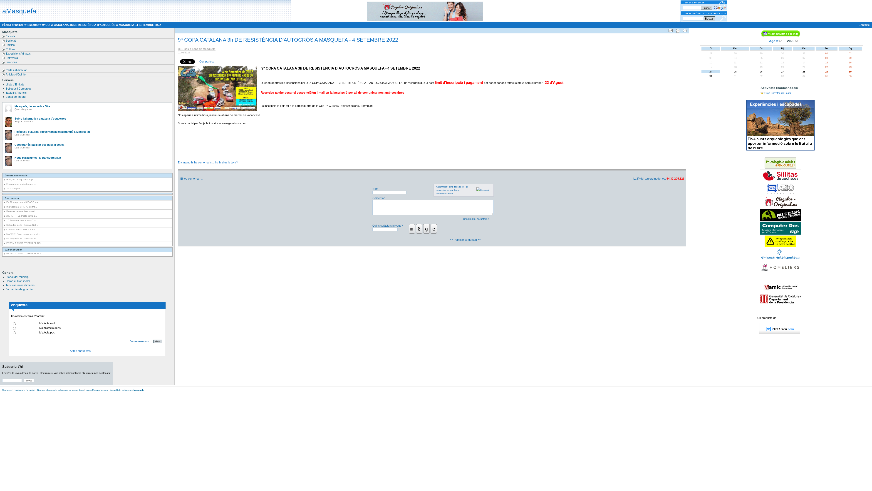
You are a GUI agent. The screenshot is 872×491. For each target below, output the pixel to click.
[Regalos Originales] (780, 207)
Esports (32, 25)
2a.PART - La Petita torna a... (21, 216)
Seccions (12, 62)
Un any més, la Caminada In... (22, 238)
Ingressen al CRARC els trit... (21, 206)
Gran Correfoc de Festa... (778, 93)
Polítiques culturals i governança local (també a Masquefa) (52, 131)
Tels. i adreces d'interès (20, 285)
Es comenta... (13, 198)
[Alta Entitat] (780, 246)
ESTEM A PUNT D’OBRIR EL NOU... (25, 243)
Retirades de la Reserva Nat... (22, 225)
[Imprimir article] (677, 29)
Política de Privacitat (24, 390)
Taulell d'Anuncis (16, 92)
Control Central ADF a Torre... (21, 229)
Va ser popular (13, 249)
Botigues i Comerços (19, 88)
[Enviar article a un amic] (670, 29)
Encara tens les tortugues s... (21, 184)
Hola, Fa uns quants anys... (20, 179)
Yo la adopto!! (13, 188)
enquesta (19, 305)
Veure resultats (139, 341)
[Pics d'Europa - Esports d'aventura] (780, 220)
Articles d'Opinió (16, 74)
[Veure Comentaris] (684, 29)
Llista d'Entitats (15, 84)
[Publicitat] (780, 194)
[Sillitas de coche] (780, 181)
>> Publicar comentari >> (465, 239)
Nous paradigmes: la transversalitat (38, 157)
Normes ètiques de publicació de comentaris (60, 390)
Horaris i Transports (18, 281)
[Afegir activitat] (780, 36)
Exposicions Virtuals (18, 53)
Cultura (10, 49)
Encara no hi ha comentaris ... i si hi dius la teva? (208, 162)
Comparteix (206, 61)
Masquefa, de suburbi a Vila (32, 106)
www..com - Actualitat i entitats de (115, 390)
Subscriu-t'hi (12, 366)
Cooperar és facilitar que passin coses (39, 144)
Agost (773, 41)
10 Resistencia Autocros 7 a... (22, 220)
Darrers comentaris (16, 175)
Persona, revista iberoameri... (21, 211)
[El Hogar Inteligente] (780, 259)
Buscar (709, 18)
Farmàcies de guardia (19, 289)
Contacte (864, 25)
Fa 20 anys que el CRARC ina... (23, 202)
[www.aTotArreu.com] (778, 333)
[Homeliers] (780, 272)
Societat (11, 40)
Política (10, 45)
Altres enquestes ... (81, 351)
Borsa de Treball (16, 96)
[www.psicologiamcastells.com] (780, 167)
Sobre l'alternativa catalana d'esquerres (40, 118)
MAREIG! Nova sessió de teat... (23, 234)
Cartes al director (16, 70)
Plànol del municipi (17, 277)
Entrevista (12, 58)
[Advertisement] (431, 144)
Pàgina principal (12, 25)
